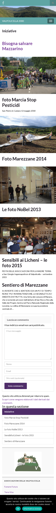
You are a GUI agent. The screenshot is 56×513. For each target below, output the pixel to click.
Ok (18, 509)
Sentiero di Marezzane (25, 285)
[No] (52, 504)
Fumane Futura (11, 486)
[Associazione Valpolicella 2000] (28, 462)
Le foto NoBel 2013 (21, 209)
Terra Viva (8, 492)
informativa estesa (32, 509)
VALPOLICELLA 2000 (13, 21)
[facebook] (3, 2)
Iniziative (9, 411)
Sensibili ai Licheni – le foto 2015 (24, 262)
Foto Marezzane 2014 (24, 158)
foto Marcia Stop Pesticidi (19, 102)
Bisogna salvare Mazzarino (17, 46)
